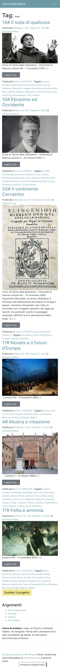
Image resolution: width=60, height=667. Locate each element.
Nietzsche (30, 91)
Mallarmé (30, 499)
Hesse (21, 495)
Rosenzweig (50, 91)
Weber (33, 184)
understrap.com (32, 657)
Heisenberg (36, 88)
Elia (42, 492)
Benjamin (16, 492)
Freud (47, 85)
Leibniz (11, 91)
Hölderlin (6, 581)
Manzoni (36, 177)
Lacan (28, 177)
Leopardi (6, 499)
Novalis (15, 417)
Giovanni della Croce (12, 577)
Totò (29, 95)
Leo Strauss (45, 414)
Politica (11, 617)
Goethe (44, 174)
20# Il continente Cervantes (20, 191)
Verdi (28, 506)
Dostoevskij (8, 174)
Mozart (50, 499)
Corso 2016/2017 (23, 81)
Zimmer (36, 95)
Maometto (41, 499)
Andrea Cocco (9, 203)
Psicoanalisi (14, 620)
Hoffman (28, 414)
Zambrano (37, 506)
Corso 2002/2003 (24, 570)
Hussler (47, 88)
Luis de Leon (18, 499)
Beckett (6, 85)
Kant (54, 88)
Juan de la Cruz (33, 495)
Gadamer (6, 88)
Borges (16, 574)
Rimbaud (53, 584)
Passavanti (36, 584)
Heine (47, 577)
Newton (20, 91)
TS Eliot (25, 184)
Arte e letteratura (17, 610)
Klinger (31, 581)
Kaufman (22, 581)
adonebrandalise (10, 31)
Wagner (33, 417)
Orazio (5, 502)
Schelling (6, 95)
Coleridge (27, 492)
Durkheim (19, 174)
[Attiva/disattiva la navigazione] (54, 4)
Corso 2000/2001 (23, 331)
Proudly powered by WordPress (19, 654)
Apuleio (46, 489)
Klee (4, 91)
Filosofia (12, 613)
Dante (36, 492)
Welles (32, 587)
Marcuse (6, 417)
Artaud (45, 81)
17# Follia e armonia (22, 510)
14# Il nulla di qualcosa (26, 22)
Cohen (14, 85)
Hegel (27, 88)
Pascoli (26, 584)
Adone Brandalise (13, 4)
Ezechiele (49, 492)
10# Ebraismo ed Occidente (19, 102)
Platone (39, 91)
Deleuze (22, 85)
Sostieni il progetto (16, 592)
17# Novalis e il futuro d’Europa (24, 345)
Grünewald (37, 577)
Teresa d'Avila (9, 506)
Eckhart (31, 85)
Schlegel (24, 417)
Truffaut (21, 506)
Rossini (5, 587)
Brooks (45, 410)
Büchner (25, 574)
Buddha (46, 171)
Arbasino (6, 492)
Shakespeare (50, 502)
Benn (45, 570)
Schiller (39, 502)
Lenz (38, 581)
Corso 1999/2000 (24, 410)
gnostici (6, 495)
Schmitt (16, 184)
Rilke (45, 584)
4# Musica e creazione (26, 421)
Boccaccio (7, 574)
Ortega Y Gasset (10, 338)
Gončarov (6, 177)
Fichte (39, 85)
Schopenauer (19, 95)
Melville (45, 177)
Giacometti (17, 88)
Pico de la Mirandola (31, 181)
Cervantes (26, 335)
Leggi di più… (12, 74)
